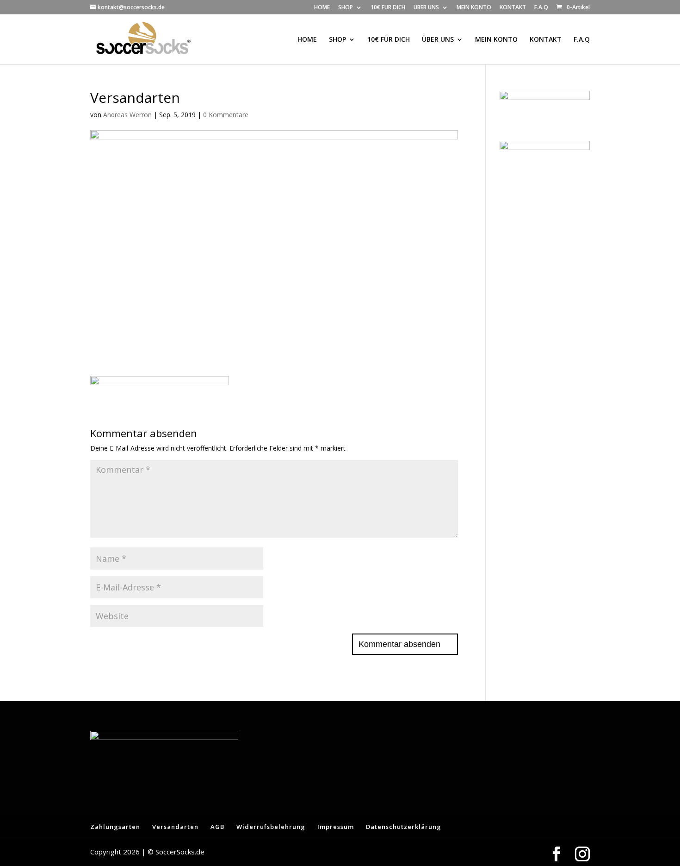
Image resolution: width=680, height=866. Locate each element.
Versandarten (175, 826)
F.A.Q (541, 8)
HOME (322, 8)
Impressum (335, 826)
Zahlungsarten (115, 826)
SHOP (345, 8)
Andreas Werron (127, 114)
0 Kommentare (225, 114)
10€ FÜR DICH (388, 8)
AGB (217, 826)
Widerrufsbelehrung (270, 826)
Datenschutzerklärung (403, 826)
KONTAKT (513, 8)
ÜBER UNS (426, 8)
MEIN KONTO (474, 8)
